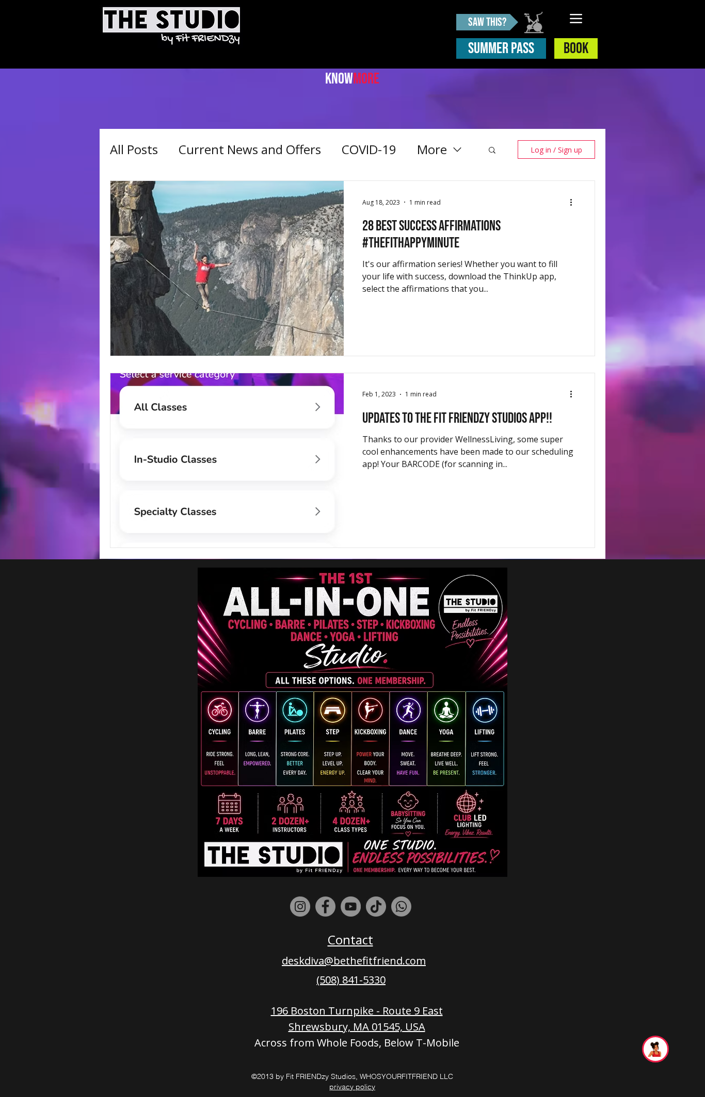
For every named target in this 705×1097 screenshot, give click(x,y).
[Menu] (576, 18)
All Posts (134, 149)
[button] (492, 150)
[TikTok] (376, 906)
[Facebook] (325, 906)
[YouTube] (351, 906)
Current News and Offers (250, 149)
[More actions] (574, 202)
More (432, 149)
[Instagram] (300, 906)
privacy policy (352, 1086)
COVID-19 (369, 149)
